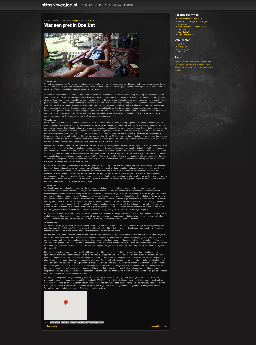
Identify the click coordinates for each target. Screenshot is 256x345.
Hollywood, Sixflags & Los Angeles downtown (193, 22)
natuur (196, 64)
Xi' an (211, 67)
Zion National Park (186, 34)
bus (190, 61)
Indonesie (181, 64)
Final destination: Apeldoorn (190, 18)
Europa (181, 46)
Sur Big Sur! (183, 32)
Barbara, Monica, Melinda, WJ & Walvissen (192, 28)
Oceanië (181, 49)
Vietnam (206, 67)
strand (190, 67)
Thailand (200, 67)
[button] (66, 303)
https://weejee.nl (59, 5)
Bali (182, 61)
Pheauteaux (115, 5)
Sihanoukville (96, 322)
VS (179, 52)
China (201, 61)
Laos (73, 322)
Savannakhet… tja (158, 326)
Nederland (202, 64)
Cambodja (55, 322)
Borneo (186, 61)
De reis (88, 5)
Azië (92, 20)
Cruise (205, 61)
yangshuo (178, 70)
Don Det (65, 322)
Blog (100, 5)
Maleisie (191, 64)
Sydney (195, 67)
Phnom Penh (82, 322)
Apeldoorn (178, 61)
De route (128, 5)
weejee (75, 20)
